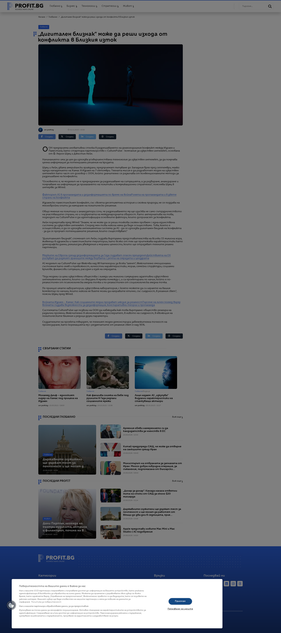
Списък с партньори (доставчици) (37, 619)
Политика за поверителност (46, 602)
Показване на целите (180, 609)
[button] (11, 605)
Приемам (180, 601)
